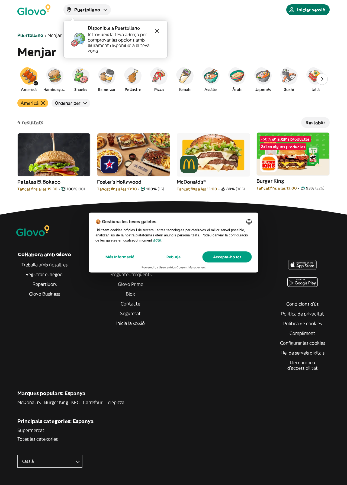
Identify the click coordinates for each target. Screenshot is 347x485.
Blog (130, 294)
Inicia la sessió (130, 323)
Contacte (130, 303)
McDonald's (29, 402)
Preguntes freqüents (131, 274)
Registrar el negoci (44, 274)
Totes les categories (37, 439)
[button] (28, 79)
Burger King (56, 402)
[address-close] (157, 31)
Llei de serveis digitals (302, 352)
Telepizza (115, 402)
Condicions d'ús (302, 304)
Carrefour (92, 402)
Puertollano (30, 35)
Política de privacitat (302, 313)
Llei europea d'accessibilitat (302, 365)
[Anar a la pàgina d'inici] (33, 9)
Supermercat (30, 430)
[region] (173, 79)
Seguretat (130, 313)
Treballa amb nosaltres (44, 264)
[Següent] (322, 79)
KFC (75, 402)
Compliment (302, 333)
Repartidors (45, 284)
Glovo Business (44, 294)
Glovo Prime (130, 284)
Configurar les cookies (302, 343)
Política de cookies (302, 323)
